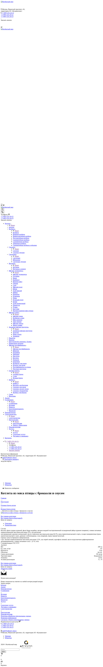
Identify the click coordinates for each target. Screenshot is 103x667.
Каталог (11, 227)
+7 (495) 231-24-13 (7, 16)
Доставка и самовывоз (8, 607)
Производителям (6, 614)
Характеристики (10, 525)
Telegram (8, 483)
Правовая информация (8, 618)
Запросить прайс (6, 568)
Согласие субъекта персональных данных (15, 620)
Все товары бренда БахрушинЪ (11, 518)
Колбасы (16, 232)
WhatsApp (8, 485)
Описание (8, 523)
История (4, 594)
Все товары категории (8, 516)
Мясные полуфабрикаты (21, 349)
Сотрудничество (14, 418)
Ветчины (16, 267)
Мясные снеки (18, 316)
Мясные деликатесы (20, 274)
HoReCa (16, 383)
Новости (4, 596)
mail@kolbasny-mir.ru (9, 457)
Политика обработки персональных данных (16, 616)
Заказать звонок (14, 450)
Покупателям (17, 423)
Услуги (15, 432)
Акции (3, 587)
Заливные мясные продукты (22, 331)
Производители (6, 589)
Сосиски (16, 251)
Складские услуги (7, 605)
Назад (13, 225)
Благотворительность (8, 598)
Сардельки (16, 258)
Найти (3, 651)
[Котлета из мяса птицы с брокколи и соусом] (17, 513)
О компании (13, 403)
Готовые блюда (18, 374)
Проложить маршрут (11, 459)
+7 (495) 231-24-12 (7, 13)
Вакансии (4, 600)
